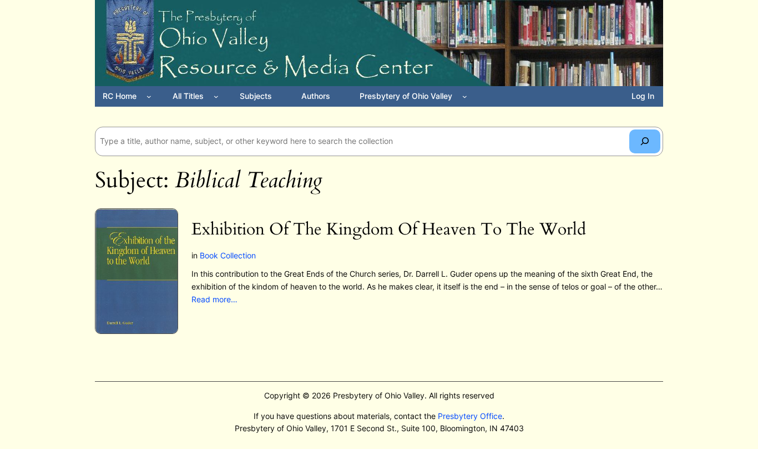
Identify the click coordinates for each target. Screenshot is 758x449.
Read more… (214, 299)
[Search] (644, 141)
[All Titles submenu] (216, 96)
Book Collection (228, 255)
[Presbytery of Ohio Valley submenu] (464, 96)
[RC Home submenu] (148, 96)
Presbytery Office (470, 416)
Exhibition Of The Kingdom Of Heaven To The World (388, 230)
